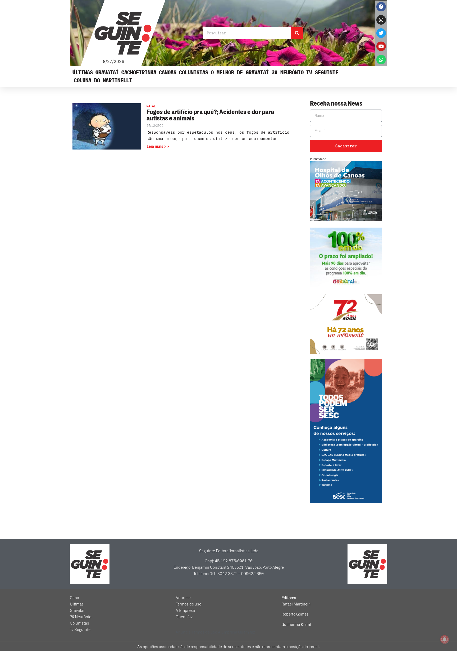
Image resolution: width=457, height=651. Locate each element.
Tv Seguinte (322, 73)
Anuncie (183, 597)
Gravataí (107, 73)
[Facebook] (381, 6)
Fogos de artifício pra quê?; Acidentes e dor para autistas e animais (210, 115)
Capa (74, 597)
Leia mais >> (158, 146)
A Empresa (185, 610)
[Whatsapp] (381, 59)
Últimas (82, 73)
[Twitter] (381, 33)
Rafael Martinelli (295, 604)
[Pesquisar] (297, 33)
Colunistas (193, 73)
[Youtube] (381, 46)
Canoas (167, 73)
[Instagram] (381, 20)
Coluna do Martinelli (103, 81)
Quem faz (184, 616)
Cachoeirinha (138, 73)
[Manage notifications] (444, 639)
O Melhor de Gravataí (240, 73)
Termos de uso (188, 604)
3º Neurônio (288, 73)
